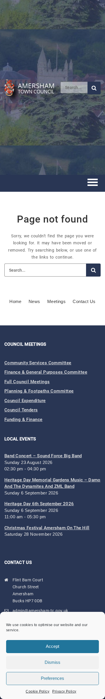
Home (15, 301)
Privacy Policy (64, 691)
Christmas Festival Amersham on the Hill (47, 527)
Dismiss (52, 662)
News (34, 301)
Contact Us (84, 301)
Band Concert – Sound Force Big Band (43, 455)
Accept (52, 646)
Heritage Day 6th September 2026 (39, 503)
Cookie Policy (37, 691)
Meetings (56, 301)
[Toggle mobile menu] (93, 183)
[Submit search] (94, 88)
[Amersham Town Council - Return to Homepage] (32, 87)
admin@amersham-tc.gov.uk (40, 610)
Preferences (52, 678)
